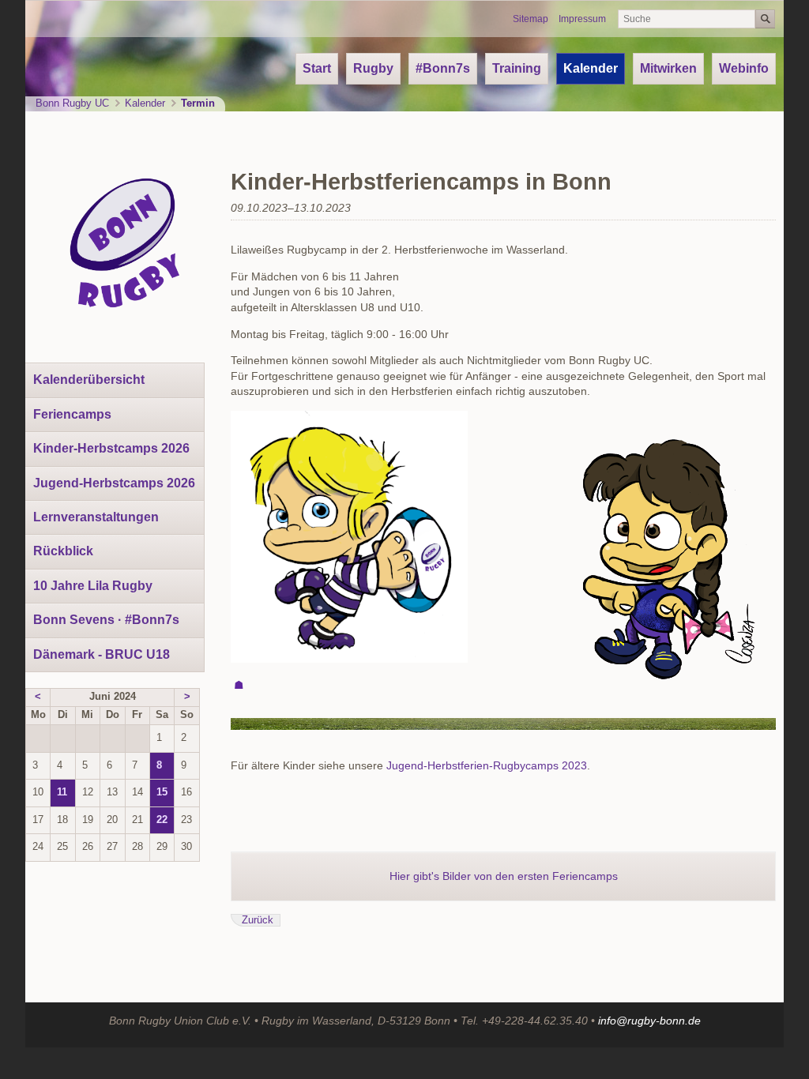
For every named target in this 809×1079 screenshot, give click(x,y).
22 (161, 819)
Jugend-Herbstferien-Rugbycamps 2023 (486, 765)
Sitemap (530, 18)
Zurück (257, 920)
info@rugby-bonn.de (649, 1020)
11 (62, 792)
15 (161, 792)
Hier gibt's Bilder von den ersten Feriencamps (503, 876)
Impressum (582, 18)
